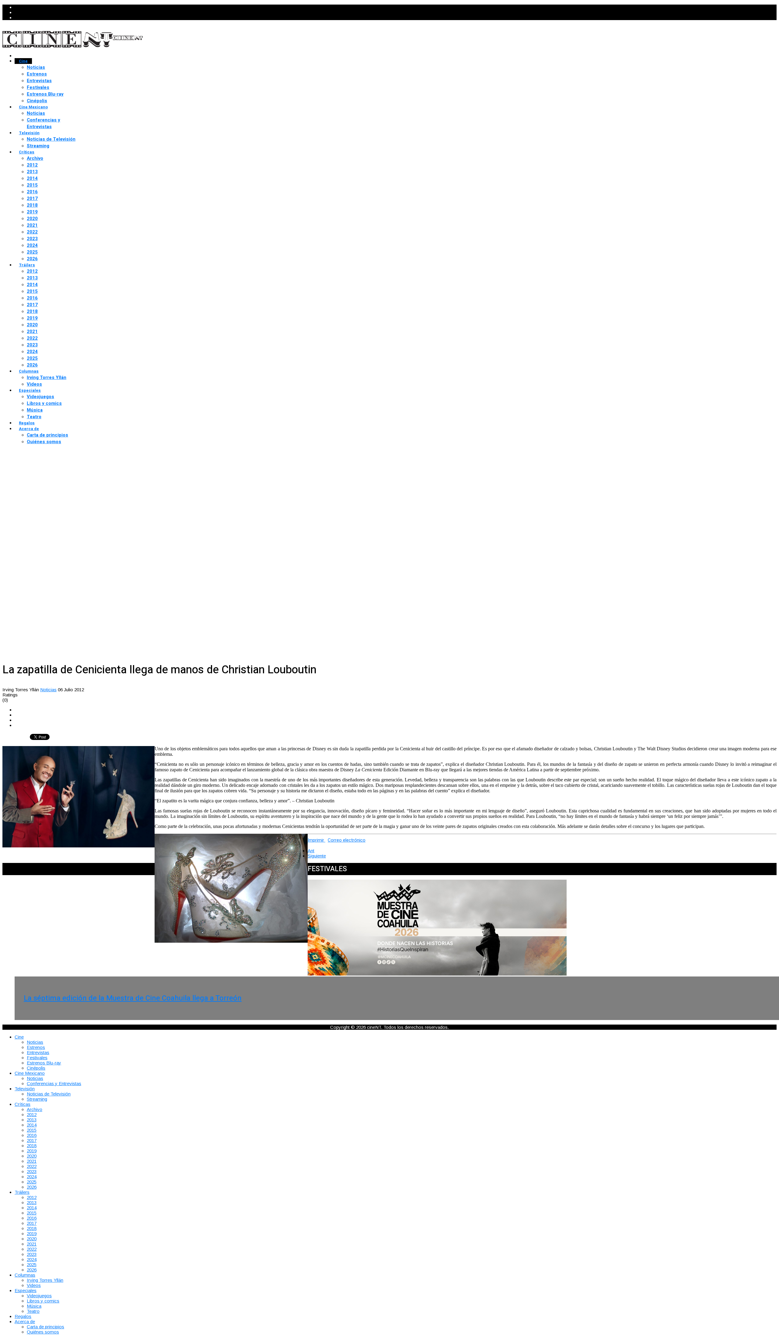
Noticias (36, 67)
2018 (32, 205)
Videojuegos (40, 396)
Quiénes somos (44, 441)
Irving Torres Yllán (46, 377)
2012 (32, 165)
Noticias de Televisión (51, 139)
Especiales (30, 390)
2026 (32, 258)
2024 (32, 245)
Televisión (29, 133)
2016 (32, 191)
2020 (32, 218)
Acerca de (29, 429)
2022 (32, 232)
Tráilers (27, 265)
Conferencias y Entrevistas (43, 123)
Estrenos (37, 74)
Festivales (38, 87)
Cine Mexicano (33, 107)
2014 (32, 178)
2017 (32, 198)
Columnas (29, 371)
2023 (32, 238)
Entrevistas (39, 80)
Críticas (26, 152)
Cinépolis (37, 100)
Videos (34, 384)
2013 (32, 171)
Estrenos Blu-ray (45, 94)
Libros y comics (44, 403)
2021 (32, 225)
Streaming (38, 145)
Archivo (35, 158)
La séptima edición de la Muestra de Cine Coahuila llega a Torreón (133, 998)
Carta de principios (47, 435)
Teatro (34, 416)
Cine (23, 61)
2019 (32, 212)
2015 (32, 185)
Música (35, 410)
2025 (32, 252)
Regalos (27, 423)
